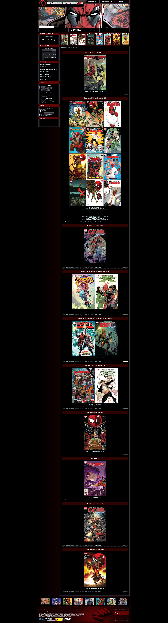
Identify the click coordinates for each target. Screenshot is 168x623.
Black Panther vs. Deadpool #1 (95, 52)
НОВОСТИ (47, 608)
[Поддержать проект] (128, 5)
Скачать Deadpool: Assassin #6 (95, 265)
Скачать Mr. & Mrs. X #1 (95, 405)
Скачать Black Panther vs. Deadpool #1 (95, 91)
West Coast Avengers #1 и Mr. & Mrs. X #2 (95, 271)
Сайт (41, 77)
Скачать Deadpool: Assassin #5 (95, 358)
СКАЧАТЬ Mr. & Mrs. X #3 (95, 213)
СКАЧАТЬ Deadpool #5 (95, 215)
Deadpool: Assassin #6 (95, 226)
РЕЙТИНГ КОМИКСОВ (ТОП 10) (98, 33)
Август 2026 (49, 48)
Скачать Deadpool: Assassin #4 (95, 543)
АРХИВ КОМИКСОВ (61, 608)
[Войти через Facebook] (46, 39)
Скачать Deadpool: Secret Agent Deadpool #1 (95, 209)
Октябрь (49, 98)
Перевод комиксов (45, 67)
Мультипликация (44, 74)
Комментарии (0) (98, 94)
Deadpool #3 (95, 458)
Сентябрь (49, 93)
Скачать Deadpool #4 (95, 207)
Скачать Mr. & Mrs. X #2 (95, 312)
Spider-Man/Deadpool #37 (95, 412)
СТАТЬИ (69, 608)
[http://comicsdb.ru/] (59, 620)
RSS (128, 609)
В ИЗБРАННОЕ (116, 609)
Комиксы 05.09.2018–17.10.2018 (95, 98)
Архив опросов (48, 114)
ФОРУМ (78, 608)
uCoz (127, 619)
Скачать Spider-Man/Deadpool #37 (95, 451)
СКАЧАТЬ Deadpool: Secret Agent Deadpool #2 (95, 211)
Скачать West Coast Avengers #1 (95, 310)
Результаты (42, 114)
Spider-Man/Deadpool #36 (95, 549)
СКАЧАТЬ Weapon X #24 (95, 217)
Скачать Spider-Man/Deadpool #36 (95, 588)
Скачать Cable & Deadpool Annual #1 (95, 357)
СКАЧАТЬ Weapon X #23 (95, 210)
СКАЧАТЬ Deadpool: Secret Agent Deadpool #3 (95, 216)
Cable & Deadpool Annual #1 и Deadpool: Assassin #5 (95, 318)
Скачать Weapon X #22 (95, 404)
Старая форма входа (49, 42)
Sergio (86, 94)
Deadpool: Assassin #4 (95, 504)
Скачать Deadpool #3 (95, 497)
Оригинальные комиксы (47, 69)
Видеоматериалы (44, 76)
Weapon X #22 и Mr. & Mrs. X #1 (95, 365)
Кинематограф (44, 71)
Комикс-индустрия (45, 64)
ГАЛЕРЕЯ (73, 608)
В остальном (43, 79)
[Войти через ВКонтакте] (43, 39)
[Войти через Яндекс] (49, 39)
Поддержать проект (121, 613)
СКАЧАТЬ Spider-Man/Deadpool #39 (95, 214)
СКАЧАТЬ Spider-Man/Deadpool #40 (95, 218)
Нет (42, 111)
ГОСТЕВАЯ (123, 609)
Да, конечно (44, 110)
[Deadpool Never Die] (121, 5)
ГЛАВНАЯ (41, 608)
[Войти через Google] (52, 39)
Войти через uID (49, 36)
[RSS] (126, 5)
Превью (42, 66)
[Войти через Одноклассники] (55, 39)
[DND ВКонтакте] (123, 5)
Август (49, 85)
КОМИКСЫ (53, 608)
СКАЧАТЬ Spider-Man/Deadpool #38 (95, 208)
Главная (63, 47)
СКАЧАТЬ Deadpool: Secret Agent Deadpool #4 (95, 219)
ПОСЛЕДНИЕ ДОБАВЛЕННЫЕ (118, 33)
